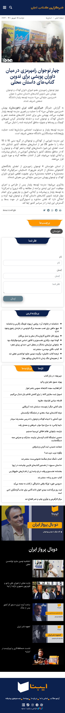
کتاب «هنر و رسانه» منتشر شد (50, 477)
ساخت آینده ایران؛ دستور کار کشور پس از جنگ (16, 606)
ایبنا (47, 10)
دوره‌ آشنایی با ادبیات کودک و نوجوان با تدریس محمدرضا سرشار (36, 419)
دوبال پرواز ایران (43, 549)
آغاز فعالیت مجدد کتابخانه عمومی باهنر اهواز (44, 388)
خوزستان (56, 231)
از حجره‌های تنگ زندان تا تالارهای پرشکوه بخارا (40, 358)
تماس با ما (44, 698)
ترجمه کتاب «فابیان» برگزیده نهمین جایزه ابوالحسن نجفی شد (34, 353)
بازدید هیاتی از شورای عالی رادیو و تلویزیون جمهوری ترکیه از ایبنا (17, 584)
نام (60, 257)
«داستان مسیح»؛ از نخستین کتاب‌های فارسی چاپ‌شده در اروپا (37, 465)
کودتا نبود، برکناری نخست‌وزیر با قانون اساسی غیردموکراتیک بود (33, 340)
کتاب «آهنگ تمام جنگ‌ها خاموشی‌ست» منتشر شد (41, 459)
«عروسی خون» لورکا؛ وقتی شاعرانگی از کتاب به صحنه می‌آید (37, 483)
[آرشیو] (23, 705)
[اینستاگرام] (32, 705)
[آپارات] (42, 705)
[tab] (41, 368)
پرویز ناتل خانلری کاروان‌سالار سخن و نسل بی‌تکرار (38, 336)
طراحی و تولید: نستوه (29, 708)
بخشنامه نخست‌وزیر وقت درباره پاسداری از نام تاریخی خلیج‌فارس (35, 471)
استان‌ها (49, 17)
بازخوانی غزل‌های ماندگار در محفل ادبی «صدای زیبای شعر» (34, 344)
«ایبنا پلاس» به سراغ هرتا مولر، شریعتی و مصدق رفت (40, 425)
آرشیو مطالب (55, 698)
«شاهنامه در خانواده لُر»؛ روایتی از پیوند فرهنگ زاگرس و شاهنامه (32, 324)
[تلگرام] (37, 705)
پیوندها (26, 698)
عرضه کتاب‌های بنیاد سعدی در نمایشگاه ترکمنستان (41, 412)
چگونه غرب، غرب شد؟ (53, 453)
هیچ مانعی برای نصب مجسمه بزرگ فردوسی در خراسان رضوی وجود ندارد (32, 330)
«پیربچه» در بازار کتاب (53, 376)
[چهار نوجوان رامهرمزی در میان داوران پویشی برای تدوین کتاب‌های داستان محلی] (32, 41)
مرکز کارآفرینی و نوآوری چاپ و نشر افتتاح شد (43, 499)
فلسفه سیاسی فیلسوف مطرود (50, 400)
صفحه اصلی (59, 17)
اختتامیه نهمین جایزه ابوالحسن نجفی (18, 563)
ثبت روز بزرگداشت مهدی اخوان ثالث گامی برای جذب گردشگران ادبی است (34, 491)
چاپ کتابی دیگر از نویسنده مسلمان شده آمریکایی (42, 406)
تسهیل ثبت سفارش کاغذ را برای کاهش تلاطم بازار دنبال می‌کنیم (36, 394)
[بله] (28, 705)
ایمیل (59, 270)
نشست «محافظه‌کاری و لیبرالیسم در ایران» (16, 650)
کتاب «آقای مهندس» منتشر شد (46, 349)
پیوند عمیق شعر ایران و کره (51, 382)
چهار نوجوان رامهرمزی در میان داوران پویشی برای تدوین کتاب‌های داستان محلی (32, 76)
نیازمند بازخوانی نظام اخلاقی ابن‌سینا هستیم (44, 431)
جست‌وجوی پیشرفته (13, 698)
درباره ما (34, 698)
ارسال (13, 299)
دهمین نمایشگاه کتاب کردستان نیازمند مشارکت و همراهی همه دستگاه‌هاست (37, 439)
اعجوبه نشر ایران (23, 626)
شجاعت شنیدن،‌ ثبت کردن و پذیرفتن (47, 446)
